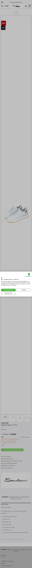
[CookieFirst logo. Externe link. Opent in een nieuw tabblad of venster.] (1, 278)
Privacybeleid (28, 276)
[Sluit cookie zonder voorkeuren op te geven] (29, 274)
